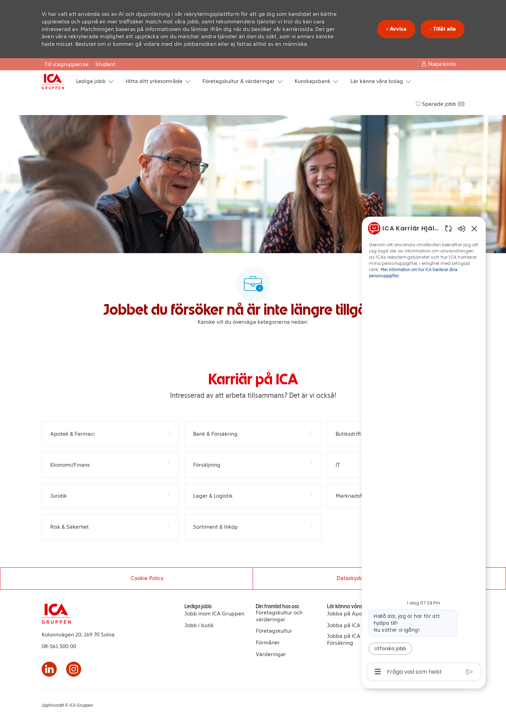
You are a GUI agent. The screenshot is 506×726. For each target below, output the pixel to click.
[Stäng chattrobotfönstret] (474, 228)
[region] (424, 449)
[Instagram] (73, 669)
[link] (214, 613)
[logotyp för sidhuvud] (53, 82)
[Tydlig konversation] (448, 228)
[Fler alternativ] (377, 671)
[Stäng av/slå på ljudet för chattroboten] (461, 228)
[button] (438, 64)
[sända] (469, 671)
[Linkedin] (49, 669)
